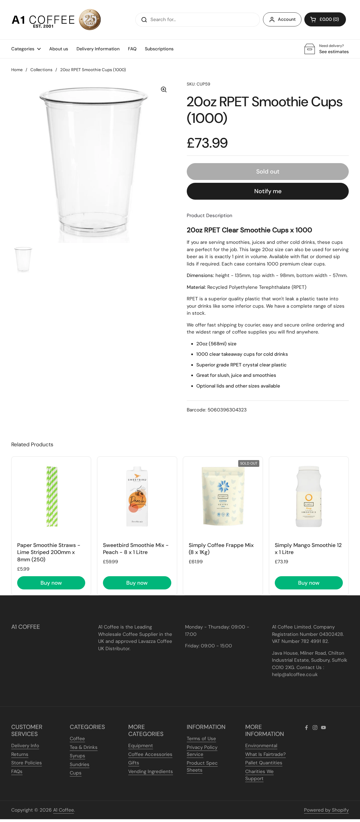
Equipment (140, 745)
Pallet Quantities (263, 763)
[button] (325, 19)
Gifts (133, 763)
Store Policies (26, 763)
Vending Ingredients (150, 771)
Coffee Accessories (150, 754)
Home (16, 70)
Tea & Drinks (84, 747)
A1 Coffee (63, 810)
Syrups (77, 756)
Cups (76, 773)
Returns (19, 754)
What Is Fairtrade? (265, 754)
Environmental (261, 745)
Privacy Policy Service (202, 751)
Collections (41, 70)
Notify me (268, 191)
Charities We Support (259, 775)
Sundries (79, 764)
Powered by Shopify (326, 810)
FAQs (16, 771)
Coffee (77, 738)
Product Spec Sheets (202, 766)
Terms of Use (201, 738)
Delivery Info (25, 745)
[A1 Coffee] (56, 20)
